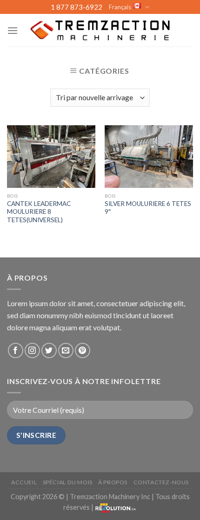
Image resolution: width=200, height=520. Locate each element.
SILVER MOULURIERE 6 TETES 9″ (148, 208)
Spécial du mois (68, 482)
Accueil (24, 482)
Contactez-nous (161, 482)
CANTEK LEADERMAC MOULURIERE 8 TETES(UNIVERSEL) (39, 212)
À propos (112, 482)
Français (120, 7)
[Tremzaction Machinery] (100, 30)
